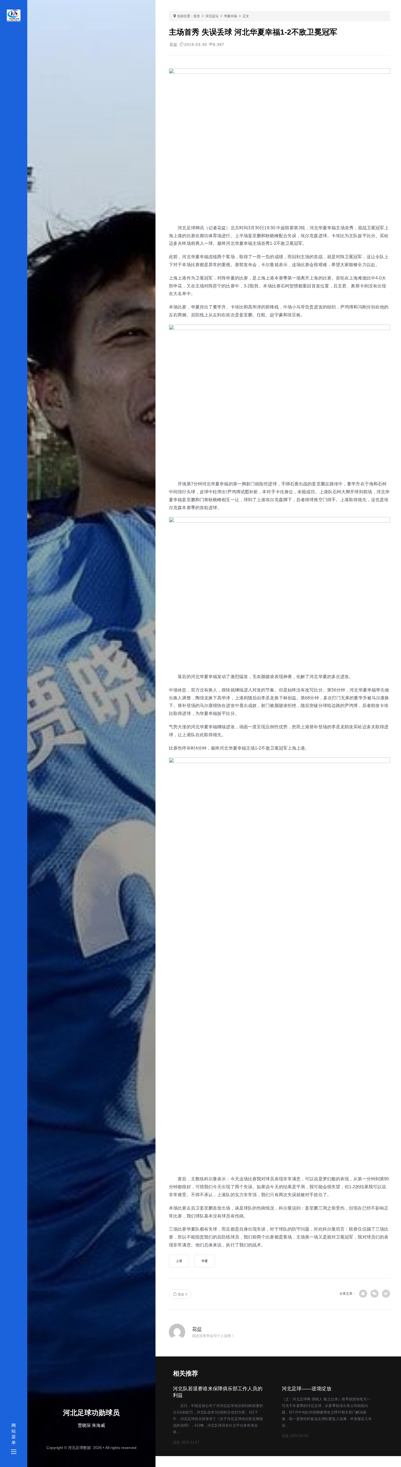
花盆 (173, 44)
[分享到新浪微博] (386, 1294)
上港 (179, 1261)
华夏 (204, 1261)
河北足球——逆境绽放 (306, 1388)
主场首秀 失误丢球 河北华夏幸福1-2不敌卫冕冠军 (253, 32)
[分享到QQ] (363, 1294)
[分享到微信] (374, 1294)
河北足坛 (212, 16)
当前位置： (185, 16)
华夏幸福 (230, 16)
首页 (196, 16)
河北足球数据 (79, 1447)
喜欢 (182, 1294)
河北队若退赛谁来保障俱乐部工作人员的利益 (217, 1392)
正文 (246, 16)
